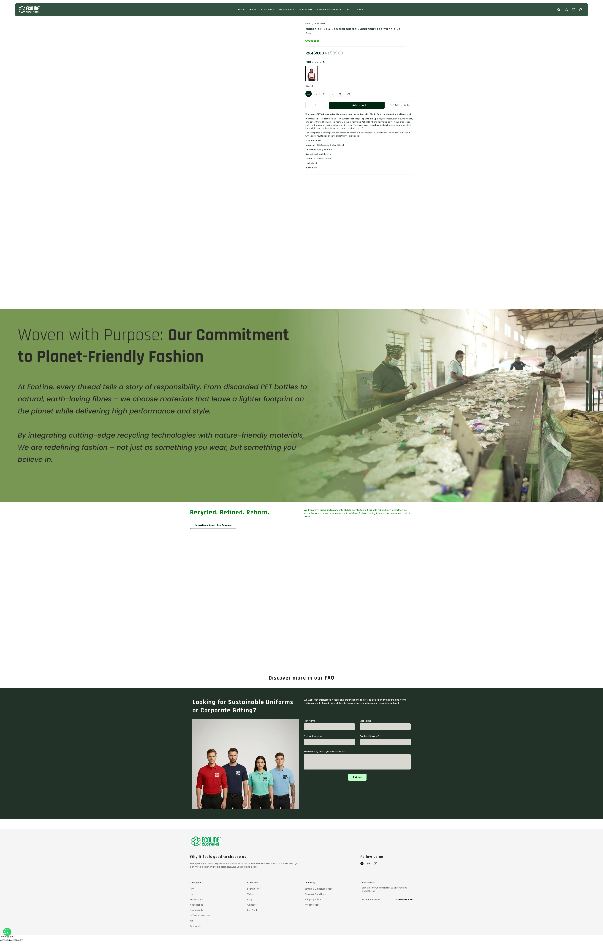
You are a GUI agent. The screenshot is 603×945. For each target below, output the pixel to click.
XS (308, 93)
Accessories (285, 9)
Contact (252, 904)
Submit (357, 777)
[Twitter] (375, 863)
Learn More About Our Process (213, 525)
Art (347, 9)
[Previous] (195, 93)
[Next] (292, 93)
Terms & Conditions (315, 894)
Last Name (365, 720)
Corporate (359, 9)
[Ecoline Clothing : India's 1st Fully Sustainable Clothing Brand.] (29, 9)
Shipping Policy (313, 899)
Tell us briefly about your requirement (324, 751)
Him (240, 9)
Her (251, 9)
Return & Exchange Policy (318, 888)
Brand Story (253, 888)
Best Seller (320, 23)
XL (340, 93)
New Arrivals (305, 9)
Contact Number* (369, 736)
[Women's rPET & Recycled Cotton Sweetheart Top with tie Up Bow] (311, 73)
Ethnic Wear (267, 9)
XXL (348, 93)
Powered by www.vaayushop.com (11, 938)
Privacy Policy (312, 904)
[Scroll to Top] (596, 928)
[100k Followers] (368, 863)
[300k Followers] (362, 863)
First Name (309, 720)
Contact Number (313, 736)
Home (307, 23)
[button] (312, 40)
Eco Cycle (252, 910)
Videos (251, 894)
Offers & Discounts (327, 9)
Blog (249, 899)
